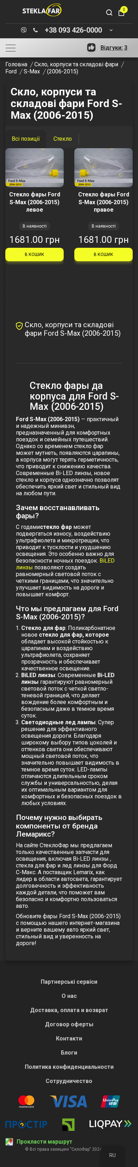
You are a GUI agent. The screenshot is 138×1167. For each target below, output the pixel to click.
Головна (16, 64)
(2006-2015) (62, 71)
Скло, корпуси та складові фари (76, 64)
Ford (11, 71)
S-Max (32, 71)
